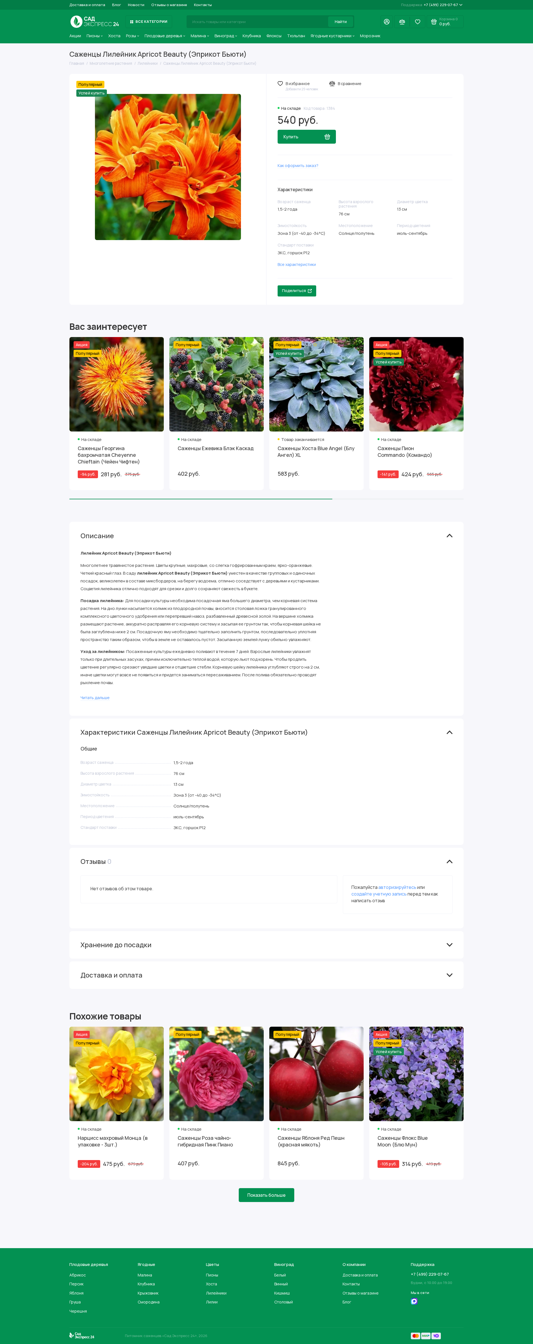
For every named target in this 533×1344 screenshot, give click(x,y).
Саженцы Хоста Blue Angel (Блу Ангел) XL (316, 451)
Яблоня (76, 1293)
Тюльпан (296, 36)
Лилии (212, 1302)
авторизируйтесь (397, 887)
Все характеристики (297, 264)
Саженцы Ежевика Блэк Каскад (216, 448)
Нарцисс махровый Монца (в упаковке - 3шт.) (113, 1141)
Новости (136, 4)
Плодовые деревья (163, 36)
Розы (131, 36)
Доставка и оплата (87, 4)
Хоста (114, 36)
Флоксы (273, 36)
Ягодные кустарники (331, 36)
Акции (75, 36)
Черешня (78, 1311)
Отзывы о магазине (169, 4)
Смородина (149, 1302)
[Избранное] (417, 21)
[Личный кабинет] (387, 21)
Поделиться (294, 290)
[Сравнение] (401, 21)
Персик (76, 1283)
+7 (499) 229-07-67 (429, 4)
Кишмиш (282, 1293)
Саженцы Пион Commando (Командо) (405, 451)
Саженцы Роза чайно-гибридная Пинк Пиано (205, 1141)
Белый (280, 1275)
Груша (75, 1302)
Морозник (370, 36)
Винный (281, 1283)
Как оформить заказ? (298, 165)
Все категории (151, 21)
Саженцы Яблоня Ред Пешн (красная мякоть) (311, 1141)
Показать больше (266, 1195)
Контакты (203, 4)
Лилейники (216, 1293)
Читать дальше (95, 697)
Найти (341, 21)
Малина (198, 36)
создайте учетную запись (379, 894)
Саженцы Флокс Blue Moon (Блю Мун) (403, 1141)
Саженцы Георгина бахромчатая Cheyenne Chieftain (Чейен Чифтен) (109, 455)
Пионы (93, 36)
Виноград (224, 36)
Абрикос (77, 1275)
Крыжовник (148, 1293)
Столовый (283, 1302)
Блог (116, 4)
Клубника (252, 36)
